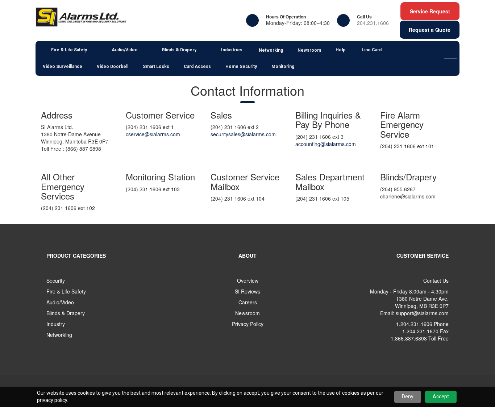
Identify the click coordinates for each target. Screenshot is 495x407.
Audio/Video (60, 302)
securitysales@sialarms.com (243, 134)
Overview (247, 280)
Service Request (430, 11)
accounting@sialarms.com (325, 143)
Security (55, 280)
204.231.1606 (373, 22)
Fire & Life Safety (66, 291)
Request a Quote (429, 29)
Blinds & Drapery (65, 313)
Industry (55, 323)
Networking (59, 334)
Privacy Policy (247, 323)
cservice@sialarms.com (153, 134)
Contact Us (436, 280)
